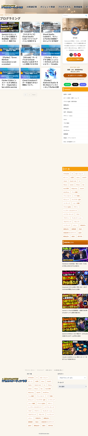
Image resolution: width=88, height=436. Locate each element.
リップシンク (66, 225)
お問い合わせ (49, 370)
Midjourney (74, 188)
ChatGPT (84, 177)
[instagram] (75, 55)
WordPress (66, 130)
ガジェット (66, 199)
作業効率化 (83, 225)
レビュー (75, 225)
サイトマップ (40, 370)
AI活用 (72, 177)
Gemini (71, 185)
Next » (34, 94)
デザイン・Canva (68, 116)
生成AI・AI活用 (67, 94)
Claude (65, 181)
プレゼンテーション (77, 218)
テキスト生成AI (67, 207)
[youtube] (79, 55)
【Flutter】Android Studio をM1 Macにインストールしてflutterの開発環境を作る (51, 85)
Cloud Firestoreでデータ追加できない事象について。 (30, 82)
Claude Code (73, 181)
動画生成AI (66, 105)
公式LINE (67, 84)
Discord (83, 84)
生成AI (80, 233)
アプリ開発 (77, 196)
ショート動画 (76, 203)
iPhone (78, 185)
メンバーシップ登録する (75, 59)
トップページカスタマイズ (70, 210)
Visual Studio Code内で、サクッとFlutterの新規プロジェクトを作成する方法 (50, 38)
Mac (83, 185)
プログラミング (67, 221)
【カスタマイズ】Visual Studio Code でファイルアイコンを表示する (29, 37)
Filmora (65, 185)
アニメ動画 (75, 192)
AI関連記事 (32, 6)
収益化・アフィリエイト (70, 138)
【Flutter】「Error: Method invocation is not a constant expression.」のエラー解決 (9, 63)
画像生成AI (66, 108)
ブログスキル (64, 6)
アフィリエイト (67, 196)
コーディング (66, 203)
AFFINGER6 (66, 174)
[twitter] (71, 55)
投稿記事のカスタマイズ (69, 233)
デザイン (76, 207)
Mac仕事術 (66, 188)
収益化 (80, 229)
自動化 (73, 236)
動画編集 (78, 6)
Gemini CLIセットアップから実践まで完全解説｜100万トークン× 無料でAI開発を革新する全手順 (9, 40)
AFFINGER (66, 127)
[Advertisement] (75, 155)
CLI (80, 181)
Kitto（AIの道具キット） (70, 142)
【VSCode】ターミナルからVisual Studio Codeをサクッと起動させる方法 (30, 60)
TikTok (75, 84)
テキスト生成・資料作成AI (70, 101)
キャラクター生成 (76, 199)
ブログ (77, 214)
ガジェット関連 (47, 6)
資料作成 (80, 236)
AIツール (65, 177)
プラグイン (66, 218)
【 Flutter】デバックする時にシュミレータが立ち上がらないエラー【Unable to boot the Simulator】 (50, 63)
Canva (65, 119)
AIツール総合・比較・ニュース (71, 98)
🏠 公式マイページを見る (75, 75)
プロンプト (77, 221)
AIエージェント (79, 174)
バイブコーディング (68, 214)
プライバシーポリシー (30, 370)
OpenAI (82, 188)
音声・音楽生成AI (68, 112)
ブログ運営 (66, 123)
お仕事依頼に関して (58, 370)
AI (72, 174)
